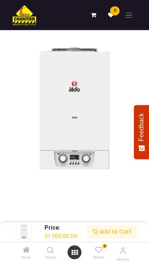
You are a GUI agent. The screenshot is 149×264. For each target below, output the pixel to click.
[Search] (50, 250)
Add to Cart (115, 232)
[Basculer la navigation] (129, 15)
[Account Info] (123, 250)
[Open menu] (75, 252)
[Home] (26, 250)
